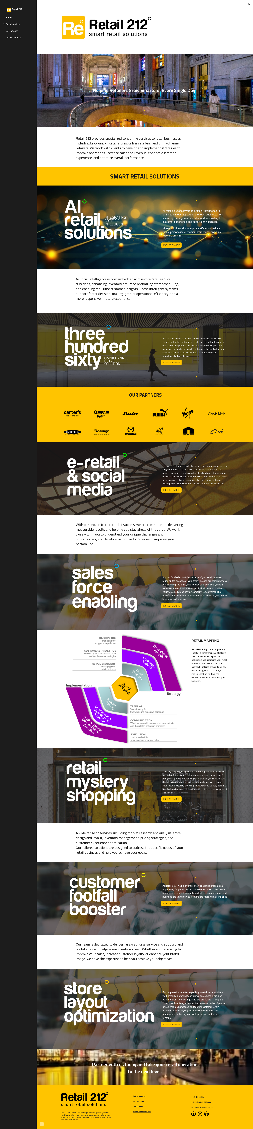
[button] (249, 4)
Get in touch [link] (12, 31)
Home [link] (9, 17)
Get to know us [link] (13, 37)
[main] (144, 74)
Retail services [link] (13, 24)
